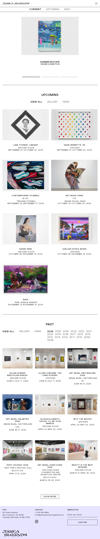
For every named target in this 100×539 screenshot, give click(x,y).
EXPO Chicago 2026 (17, 465)
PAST (67, 9)
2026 (50, 331)
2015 (87, 334)
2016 (80, 334)
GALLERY (52, 102)
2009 (87, 337)
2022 (81, 331)
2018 (65, 334)
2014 (50, 337)
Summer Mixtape (50, 62)
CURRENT (35, 9)
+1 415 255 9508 (42, 512)
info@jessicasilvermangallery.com (49, 515)
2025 (58, 331)
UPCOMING (52, 9)
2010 (79, 337)
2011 (72, 337)
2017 (73, 334)
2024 (66, 331)
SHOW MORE (50, 497)
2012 (65, 337)
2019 (58, 334)
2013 (57, 337)
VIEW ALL (8, 331)
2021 (89, 331)
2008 (50, 340)
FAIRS (66, 102)
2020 (50, 334)
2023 (74, 331)
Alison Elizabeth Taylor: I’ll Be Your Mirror (50, 421)
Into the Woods (82, 419)
